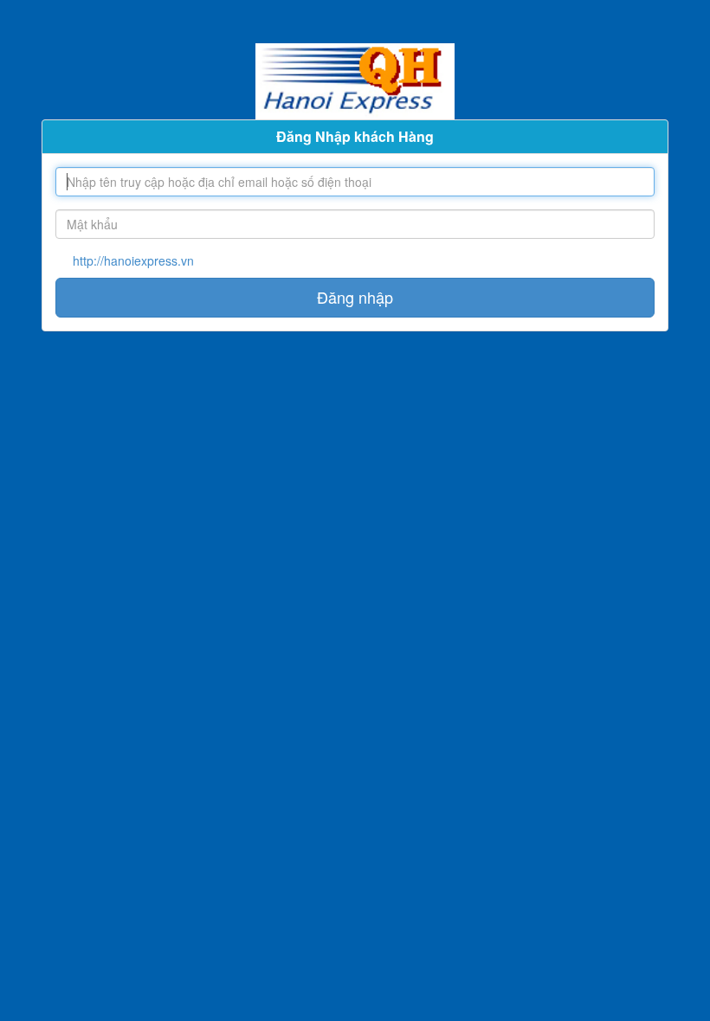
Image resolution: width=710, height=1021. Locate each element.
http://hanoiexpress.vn (133, 260)
